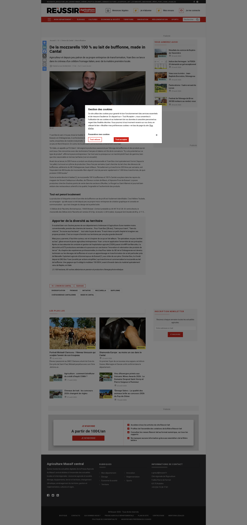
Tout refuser (95, 139)
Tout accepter (121, 139)
